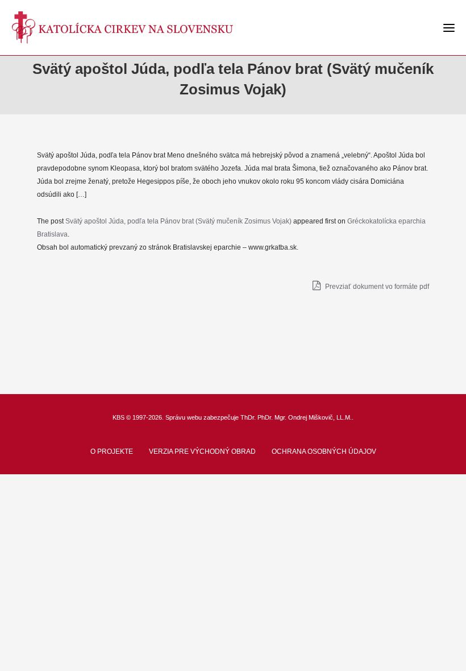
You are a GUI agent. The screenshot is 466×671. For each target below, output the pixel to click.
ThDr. (248, 417)
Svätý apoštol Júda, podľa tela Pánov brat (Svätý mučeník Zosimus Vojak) (178, 221)
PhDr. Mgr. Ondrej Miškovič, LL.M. (304, 417)
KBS (118, 417)
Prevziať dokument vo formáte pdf (376, 287)
